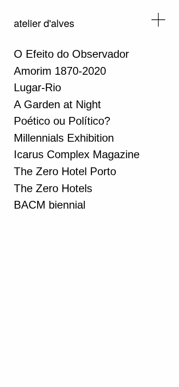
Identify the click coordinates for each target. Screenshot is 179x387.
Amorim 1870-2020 (60, 71)
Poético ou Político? (62, 121)
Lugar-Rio (37, 87)
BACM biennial (49, 205)
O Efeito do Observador (71, 54)
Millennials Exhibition (64, 138)
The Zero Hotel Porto (65, 171)
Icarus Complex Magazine (77, 154)
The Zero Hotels (53, 188)
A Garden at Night (57, 104)
